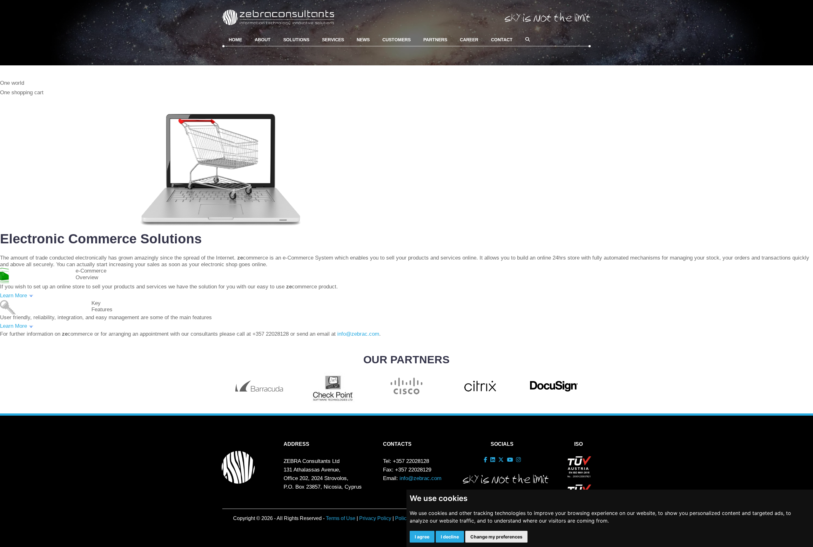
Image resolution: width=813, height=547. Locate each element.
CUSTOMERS (396, 39)
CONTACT (502, 39)
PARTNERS (435, 39)
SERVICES (333, 39)
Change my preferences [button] (496, 536)
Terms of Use (340, 518)
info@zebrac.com (358, 334)
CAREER (469, 39)
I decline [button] (450, 536)
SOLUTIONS (296, 39)
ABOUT (263, 39)
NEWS (363, 39)
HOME (235, 39)
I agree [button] (422, 536)
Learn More (14, 296)
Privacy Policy (375, 518)
